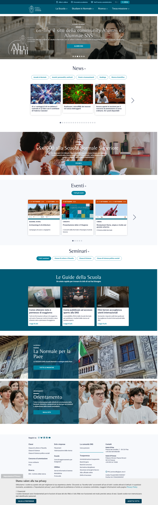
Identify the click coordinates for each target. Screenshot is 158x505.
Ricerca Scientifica (118, 77)
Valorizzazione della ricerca (63, 450)
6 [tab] (84, 56)
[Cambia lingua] (117, 2)
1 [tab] (73, 56)
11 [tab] (82, 123)
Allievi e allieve (63, 2)
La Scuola (60, 8)
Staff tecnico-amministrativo (103, 2)
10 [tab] (80, 123)
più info (79, 163)
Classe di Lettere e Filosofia (64, 258)
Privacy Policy (132, 487)
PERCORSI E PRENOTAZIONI (78, 43)
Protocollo (57, 476)
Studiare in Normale (82, 8)
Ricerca (102, 8)
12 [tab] (84, 123)
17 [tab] (95, 123)
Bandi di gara (84, 462)
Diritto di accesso (85, 475)
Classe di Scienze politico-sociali (108, 258)
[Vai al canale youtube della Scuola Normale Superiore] (50, 438)
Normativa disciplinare (87, 467)
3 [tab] (77, 56)
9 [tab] (78, 123)
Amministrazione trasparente (89, 459)
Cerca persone (84, 448)
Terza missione (119, 8)
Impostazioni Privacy (12, 476)
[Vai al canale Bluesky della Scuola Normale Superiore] (41, 438)
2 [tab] (75, 56)
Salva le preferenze (26, 501)
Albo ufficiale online (86, 472)
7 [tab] (73, 123)
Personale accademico (80, 2)
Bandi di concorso (86, 465)
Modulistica (58, 473)
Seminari (78, 251)
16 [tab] (93, 123)
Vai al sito (47, 412)
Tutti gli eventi (79, 193)
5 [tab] (82, 56)
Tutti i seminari (44, 258)
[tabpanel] (46, 100)
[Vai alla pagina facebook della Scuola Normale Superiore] (47, 438)
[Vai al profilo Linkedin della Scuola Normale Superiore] (44, 438)
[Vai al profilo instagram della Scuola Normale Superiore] (39, 438)
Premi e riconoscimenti (86, 77)
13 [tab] (86, 123)
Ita (116, 2)
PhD (29, 465)
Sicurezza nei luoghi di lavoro (89, 470)
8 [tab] (75, 123)
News (78, 68)
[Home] (34, 9)
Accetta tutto (133, 501)
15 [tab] (90, 123)
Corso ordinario (33, 462)
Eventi (77, 186)
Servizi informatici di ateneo (63, 471)
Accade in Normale (40, 77)
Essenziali (21, 491)
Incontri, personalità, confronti (62, 77)
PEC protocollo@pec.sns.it (116, 472)
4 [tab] (80, 56)
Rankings (103, 77)
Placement (57, 448)
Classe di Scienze (85, 258)
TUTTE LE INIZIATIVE (47, 367)
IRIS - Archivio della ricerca (37, 474)
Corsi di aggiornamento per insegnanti (63, 461)
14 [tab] (88, 123)
